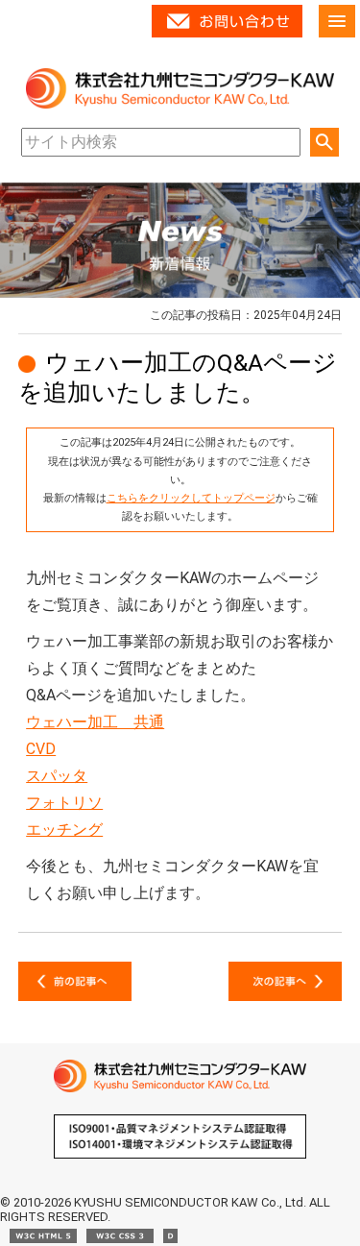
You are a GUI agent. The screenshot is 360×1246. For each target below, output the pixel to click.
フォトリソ (64, 803)
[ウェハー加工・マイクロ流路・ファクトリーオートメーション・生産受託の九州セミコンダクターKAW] (179, 1088)
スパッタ (56, 776)
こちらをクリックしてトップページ (191, 498)
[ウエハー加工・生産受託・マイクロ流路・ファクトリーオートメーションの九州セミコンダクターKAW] (180, 104)
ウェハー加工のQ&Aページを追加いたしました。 (177, 377)
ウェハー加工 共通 (95, 722)
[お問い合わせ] (227, 33)
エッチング (64, 829)
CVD (41, 749)
